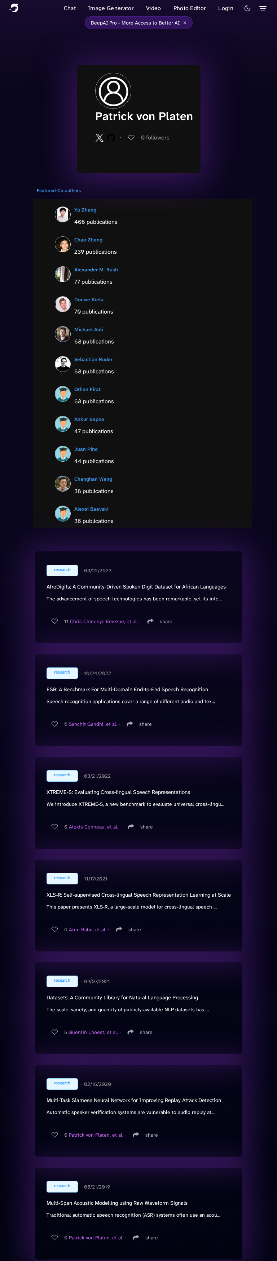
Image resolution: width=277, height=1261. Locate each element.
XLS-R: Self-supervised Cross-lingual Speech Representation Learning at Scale (139, 894)
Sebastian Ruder (93, 359)
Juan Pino (86, 449)
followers (155, 137)
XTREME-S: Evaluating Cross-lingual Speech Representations (118, 792)
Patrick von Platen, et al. (96, 1135)
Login (225, 8)
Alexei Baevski (91, 509)
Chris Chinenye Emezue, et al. (104, 621)
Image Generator (111, 8)
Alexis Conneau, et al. (93, 826)
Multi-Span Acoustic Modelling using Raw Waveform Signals (117, 1203)
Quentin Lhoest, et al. (93, 1032)
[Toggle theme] (247, 8)
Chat (70, 8)
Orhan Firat (87, 389)
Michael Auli (88, 329)
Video (153, 8)
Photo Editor (189, 8)
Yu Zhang (85, 210)
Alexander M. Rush (96, 269)
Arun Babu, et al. (87, 929)
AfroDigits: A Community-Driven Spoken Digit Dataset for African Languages (136, 586)
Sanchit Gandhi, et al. (93, 724)
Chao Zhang (88, 239)
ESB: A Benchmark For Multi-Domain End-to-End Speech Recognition (127, 689)
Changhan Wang (93, 479)
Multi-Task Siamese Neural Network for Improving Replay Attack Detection (134, 1100)
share (166, 621)
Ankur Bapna (89, 419)
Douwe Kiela (89, 299)
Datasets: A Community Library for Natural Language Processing (122, 997)
